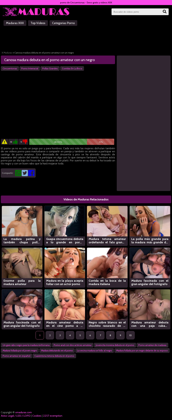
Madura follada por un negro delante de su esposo (142, 350)
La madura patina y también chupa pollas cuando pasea (22, 240)
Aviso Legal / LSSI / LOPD (15, 415)
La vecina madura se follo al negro (94, 350)
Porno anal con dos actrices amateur (73, 345)
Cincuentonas (10, 68)
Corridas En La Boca (72, 68)
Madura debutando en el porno (57, 350)
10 (130, 335)
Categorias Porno (63, 23)
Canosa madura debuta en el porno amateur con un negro (49, 60)
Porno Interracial (29, 68)
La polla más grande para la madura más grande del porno (149, 240)
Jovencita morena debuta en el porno (115, 345)
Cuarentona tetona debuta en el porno (54, 355)
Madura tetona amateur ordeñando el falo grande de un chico (107, 240)
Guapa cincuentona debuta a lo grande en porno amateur (64, 240)
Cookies (36, 415)
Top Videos (38, 23)
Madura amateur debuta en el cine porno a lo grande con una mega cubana (64, 324)
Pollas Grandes (50, 68)
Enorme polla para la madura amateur (22, 282)
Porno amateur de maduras (152, 345)
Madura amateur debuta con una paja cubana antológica (149, 324)
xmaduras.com (23, 412)
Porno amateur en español (16, 355)
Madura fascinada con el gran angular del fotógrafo (149, 282)
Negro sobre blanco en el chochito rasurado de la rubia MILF (107, 324)
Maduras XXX (15, 23)
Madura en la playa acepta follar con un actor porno (64, 282)
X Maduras (7, 52)
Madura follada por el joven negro (20, 350)
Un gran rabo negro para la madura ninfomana (26, 345)
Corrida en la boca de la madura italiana (107, 282)
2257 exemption (52, 415)
